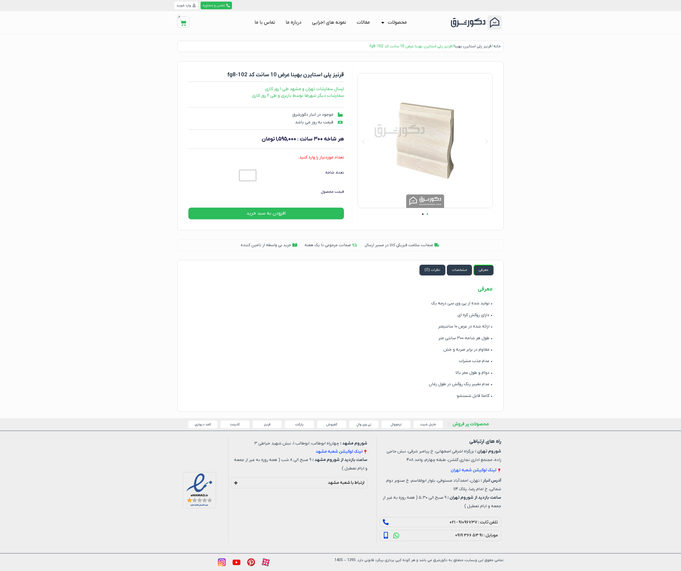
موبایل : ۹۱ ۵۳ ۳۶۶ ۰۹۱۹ (476, 535)
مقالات (363, 22)
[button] (363, 141)
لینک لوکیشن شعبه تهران (473, 470)
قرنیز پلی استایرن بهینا (472, 46)
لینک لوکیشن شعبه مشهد (339, 451)
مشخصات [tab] (459, 269)
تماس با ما (265, 22)
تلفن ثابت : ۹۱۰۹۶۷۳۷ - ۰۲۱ (474, 522)
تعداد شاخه (334, 173)
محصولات (397, 22)
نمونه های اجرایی (329, 22)
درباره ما (293, 22)
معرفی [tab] (483, 269)
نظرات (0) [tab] (432, 269)
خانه (497, 46)
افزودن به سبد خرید (266, 213)
